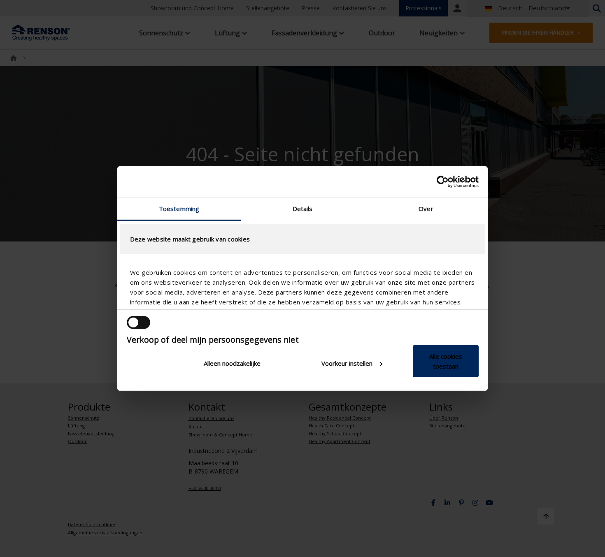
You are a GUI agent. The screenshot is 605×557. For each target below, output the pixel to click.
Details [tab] (303, 208)
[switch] (138, 322)
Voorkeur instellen (346, 363)
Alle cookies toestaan (445, 361)
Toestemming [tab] (179, 208)
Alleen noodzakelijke (232, 363)
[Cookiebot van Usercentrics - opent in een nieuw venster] (443, 181)
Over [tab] (426, 208)
